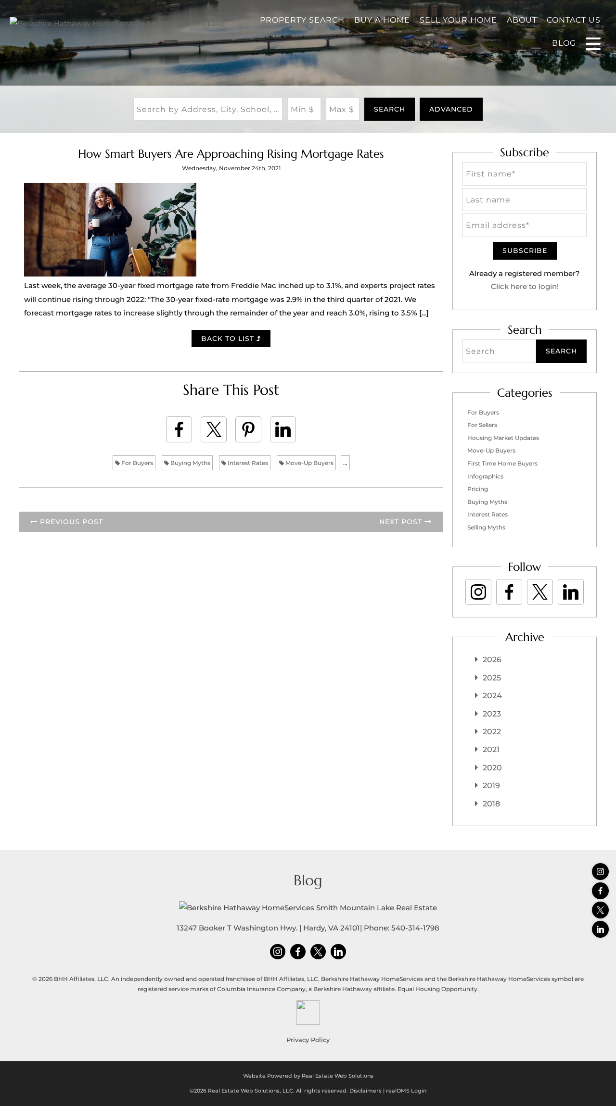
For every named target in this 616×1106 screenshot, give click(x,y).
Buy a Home (382, 20)
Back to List (229, 338)
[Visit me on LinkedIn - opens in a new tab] (600, 929)
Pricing (477, 488)
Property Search (302, 20)
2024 (492, 695)
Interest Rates (247, 462)
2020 (492, 767)
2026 (492, 659)
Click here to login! (525, 286)
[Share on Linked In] (283, 429)
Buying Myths (189, 462)
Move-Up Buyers (309, 462)
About (522, 20)
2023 (492, 713)
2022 (492, 731)
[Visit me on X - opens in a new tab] (600, 910)
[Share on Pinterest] (248, 429)
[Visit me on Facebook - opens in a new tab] (600, 890)
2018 (491, 803)
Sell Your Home (458, 20)
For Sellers (482, 424)
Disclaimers (365, 1090)
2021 (491, 749)
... (345, 462)
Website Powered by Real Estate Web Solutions (308, 1075)
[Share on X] (214, 429)
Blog (564, 43)
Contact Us (574, 20)
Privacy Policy (308, 1039)
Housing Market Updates (503, 437)
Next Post (401, 521)
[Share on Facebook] (179, 429)
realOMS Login (406, 1090)
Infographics (485, 476)
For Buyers (136, 462)
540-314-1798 (415, 927)
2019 (491, 785)
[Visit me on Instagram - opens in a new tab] (600, 871)
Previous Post (70, 521)
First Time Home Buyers (502, 463)
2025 (492, 677)
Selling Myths (486, 527)
